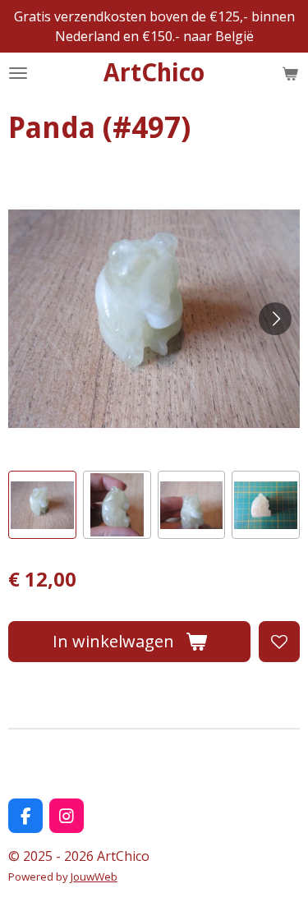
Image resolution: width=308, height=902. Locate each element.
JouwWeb (94, 876)
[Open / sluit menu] (18, 73)
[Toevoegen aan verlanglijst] (279, 641)
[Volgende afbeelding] (275, 318)
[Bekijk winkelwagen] (290, 73)
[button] (42, 505)
